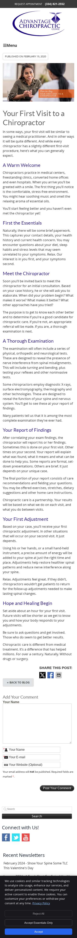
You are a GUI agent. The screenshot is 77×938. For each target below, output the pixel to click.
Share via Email (59, 675)
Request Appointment (28, 4)
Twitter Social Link (16, 837)
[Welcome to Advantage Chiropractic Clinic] (38, 35)
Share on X (42, 675)
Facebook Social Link (6, 837)
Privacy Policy (41, 903)
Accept (38, 931)
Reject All (38, 913)
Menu (12, 45)
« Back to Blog (18, 682)
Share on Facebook (50, 675)
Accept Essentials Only (38, 922)
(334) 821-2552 (55, 4)
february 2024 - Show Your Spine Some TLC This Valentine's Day (36, 865)
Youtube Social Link (26, 837)
